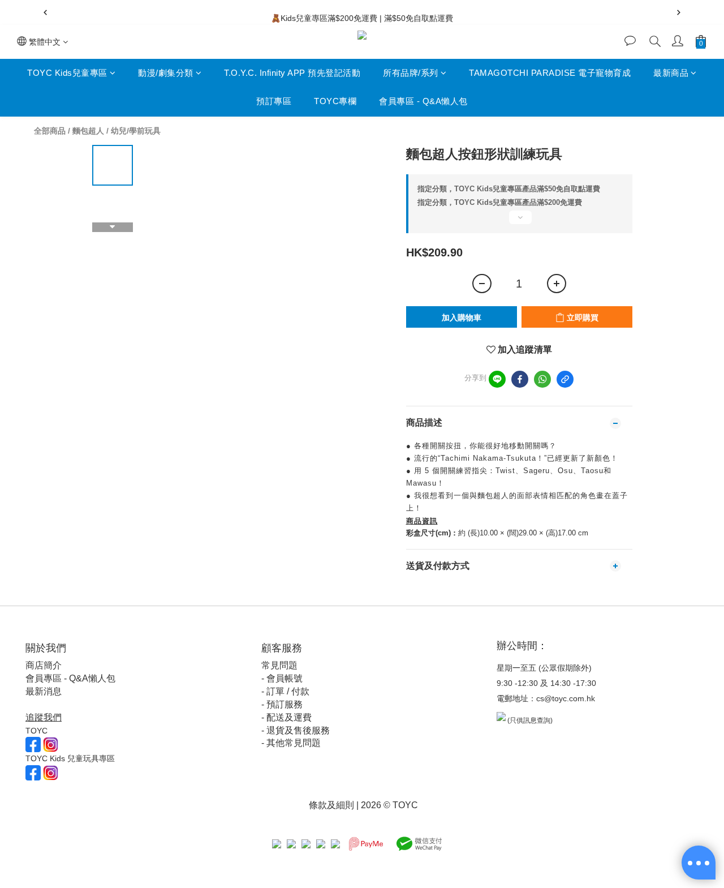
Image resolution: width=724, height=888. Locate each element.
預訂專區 (273, 101)
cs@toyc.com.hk (565, 698)
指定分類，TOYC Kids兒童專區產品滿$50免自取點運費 (508, 189)
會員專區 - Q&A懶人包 (423, 101)
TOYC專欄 (335, 101)
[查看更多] (519, 222)
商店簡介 (43, 665)
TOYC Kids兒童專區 (67, 73)
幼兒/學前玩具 (136, 130)
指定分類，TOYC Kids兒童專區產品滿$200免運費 (499, 202)
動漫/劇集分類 (165, 73)
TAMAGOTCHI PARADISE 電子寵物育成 (550, 73)
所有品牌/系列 (410, 73)
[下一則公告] (679, 12)
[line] (497, 379)
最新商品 (670, 73)
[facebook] (519, 379)
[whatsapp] (542, 379)
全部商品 (50, 130)
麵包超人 (88, 130)
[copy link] (565, 379)
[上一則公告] (45, 12)
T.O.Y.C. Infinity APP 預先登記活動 (292, 73)
